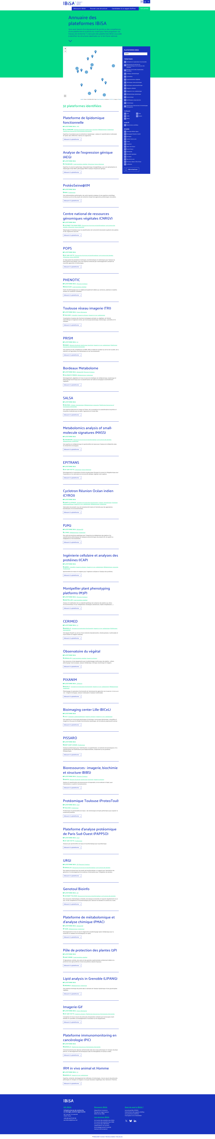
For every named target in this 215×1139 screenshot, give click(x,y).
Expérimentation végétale (80, 164)
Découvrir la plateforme (71, 139)
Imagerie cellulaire (83, 315)
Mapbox (120, 99)
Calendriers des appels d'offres (134, 1112)
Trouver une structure (98, 9)
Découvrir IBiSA (79, 9)
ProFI (78, 805)
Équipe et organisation (101, 1112)
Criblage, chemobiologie (77, 405)
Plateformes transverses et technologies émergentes (77, 131)
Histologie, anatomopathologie (76, 717)
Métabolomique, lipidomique (106, 130)
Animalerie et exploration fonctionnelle (87, 503)
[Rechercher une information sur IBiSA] (148, 2)
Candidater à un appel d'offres (124, 9)
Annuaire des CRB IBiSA (101, 1124)
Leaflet (81, 99)
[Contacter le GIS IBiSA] (142, 2)
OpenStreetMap (100, 99)
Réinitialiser (133, 169)
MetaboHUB (80, 372)
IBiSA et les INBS (99, 1114)
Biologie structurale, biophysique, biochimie (86, 130)
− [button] (65, 51)
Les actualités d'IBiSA (131, 1110)
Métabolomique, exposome (91, 405)
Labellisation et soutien (101, 1125)
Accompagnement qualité (102, 1127)
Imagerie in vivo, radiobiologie (97, 315)
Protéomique (71, 192)
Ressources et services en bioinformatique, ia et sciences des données (94, 255)
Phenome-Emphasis (82, 284)
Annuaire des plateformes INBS (104, 1122)
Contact (102, 1136)
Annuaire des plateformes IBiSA (104, 1120)
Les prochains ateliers (132, 1114)
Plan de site (119, 1136)
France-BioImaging (82, 312)
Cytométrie (74, 315)
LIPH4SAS (79, 684)
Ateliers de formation (101, 1129)
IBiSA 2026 (96, 1136)
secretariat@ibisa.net (70, 1120)
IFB (77, 864)
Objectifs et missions (101, 1110)
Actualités (144, 9)
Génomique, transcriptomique (96, 164)
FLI (77, 342)
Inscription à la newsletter (133, 1115)
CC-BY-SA (111, 99)
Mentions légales (110, 1136)
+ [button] (65, 49)
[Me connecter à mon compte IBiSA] (145, 2)
